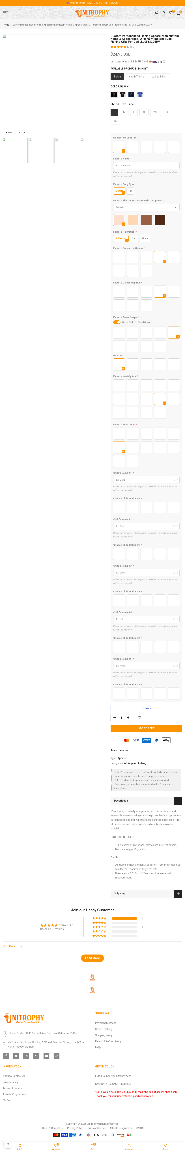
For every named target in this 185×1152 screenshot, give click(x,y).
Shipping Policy (103, 1035)
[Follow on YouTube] (46, 1056)
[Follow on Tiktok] (56, 1056)
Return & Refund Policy (108, 1041)
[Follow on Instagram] (26, 1056)
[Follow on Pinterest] (36, 1056)
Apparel (121, 758)
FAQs (98, 1047)
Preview (146, 708)
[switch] (117, 322)
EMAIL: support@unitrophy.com (113, 1076)
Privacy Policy (10, 1082)
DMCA (6, 1100)
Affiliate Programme (14, 1094)
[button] (119, 46)
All (125, 763)
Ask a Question (119, 750)
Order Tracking (103, 1029)
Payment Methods (105, 1022)
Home (6, 24)
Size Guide (127, 104)
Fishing (142, 763)
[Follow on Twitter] (16, 1056)
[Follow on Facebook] (6, 1056)
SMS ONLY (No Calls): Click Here (113, 1083)
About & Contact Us (14, 1076)
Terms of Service (12, 1088)
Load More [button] (92, 958)
